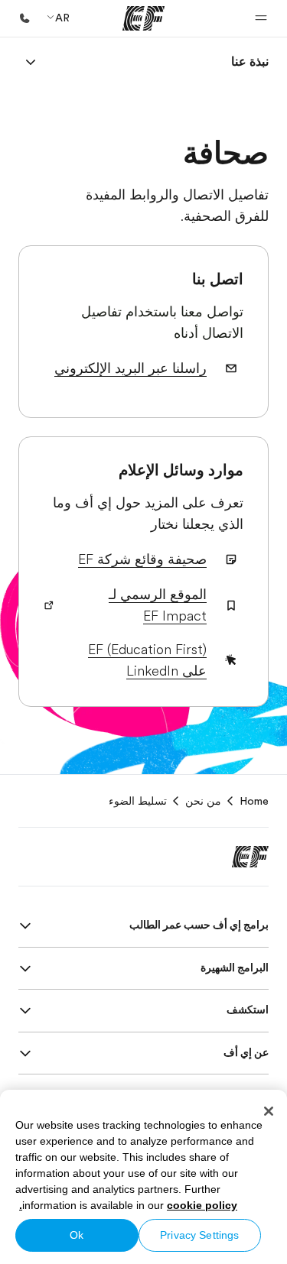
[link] (250, 62)
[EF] (143, 18)
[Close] (268, 1111)
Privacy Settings (199, 1235)
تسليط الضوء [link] (138, 801)
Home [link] (254, 801)
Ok (76, 1235)
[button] (261, 18)
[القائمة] (30, 62)
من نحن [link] (203, 801)
